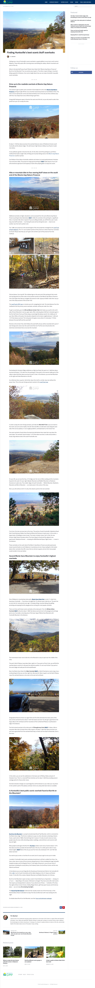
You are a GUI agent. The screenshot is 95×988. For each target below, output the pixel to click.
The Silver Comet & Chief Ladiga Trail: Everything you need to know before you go (81, 16)
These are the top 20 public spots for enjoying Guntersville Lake (79, 31)
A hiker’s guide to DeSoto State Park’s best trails (55, 961)
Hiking (71, 2)
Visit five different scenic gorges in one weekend (33, 961)
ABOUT (24, 974)
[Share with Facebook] (61, 907)
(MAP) (18, 850)
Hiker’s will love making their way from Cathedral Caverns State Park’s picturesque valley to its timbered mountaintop (81, 26)
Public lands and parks (85, 2)
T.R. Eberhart (13, 56)
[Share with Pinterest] (63, 907)
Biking (76, 2)
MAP (42, 161)
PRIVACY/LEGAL (30, 974)
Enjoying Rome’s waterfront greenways (80, 35)
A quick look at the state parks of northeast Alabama (81, 21)
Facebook (81, 72)
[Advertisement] (81, 53)
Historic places (64, 2)
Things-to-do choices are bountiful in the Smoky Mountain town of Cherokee (80, 38)
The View (32, 846)
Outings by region (54, 2)
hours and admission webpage (44, 898)
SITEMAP (20, 974)
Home (46, 2)
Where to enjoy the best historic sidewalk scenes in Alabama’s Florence (11, 961)
